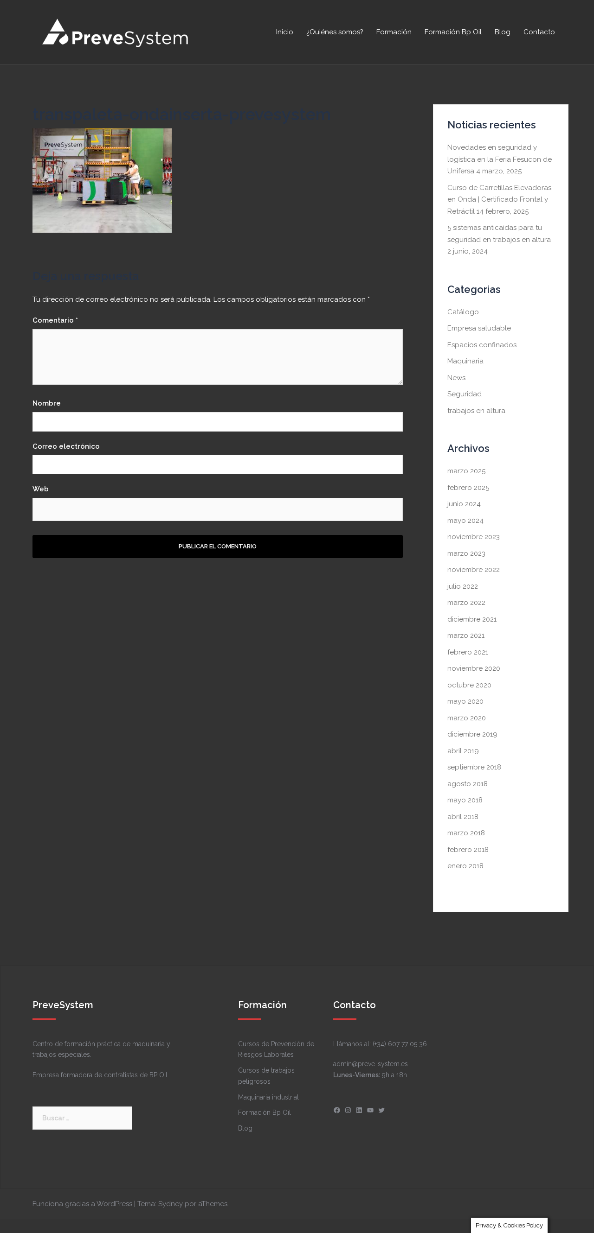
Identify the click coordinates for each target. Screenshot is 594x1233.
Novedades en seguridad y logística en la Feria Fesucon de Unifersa (499, 159)
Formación (394, 32)
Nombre (46, 403)
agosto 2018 (467, 784)
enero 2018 (465, 866)
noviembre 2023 (473, 537)
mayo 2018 (465, 800)
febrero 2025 (468, 487)
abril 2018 (462, 817)
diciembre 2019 (472, 734)
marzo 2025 (466, 471)
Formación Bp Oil (453, 32)
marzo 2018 (466, 833)
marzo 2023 (466, 553)
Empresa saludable (479, 328)
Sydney (170, 1204)
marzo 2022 (466, 602)
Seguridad (464, 394)
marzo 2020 (466, 718)
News (456, 378)
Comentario (55, 320)
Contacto (539, 32)
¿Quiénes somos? (334, 32)
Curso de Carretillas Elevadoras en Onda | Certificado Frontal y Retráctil (499, 200)
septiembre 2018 (474, 767)
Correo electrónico (66, 446)
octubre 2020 (469, 685)
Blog (502, 32)
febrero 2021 (467, 652)
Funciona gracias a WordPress (82, 1204)
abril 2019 (463, 751)
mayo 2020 (465, 701)
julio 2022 (462, 586)
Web (40, 489)
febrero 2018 (468, 849)
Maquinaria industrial (268, 1097)
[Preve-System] (116, 31)
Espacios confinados (482, 345)
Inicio (284, 32)
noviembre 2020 (473, 668)
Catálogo (463, 312)
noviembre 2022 (473, 570)
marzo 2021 (465, 635)
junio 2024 (464, 504)
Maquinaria (465, 361)
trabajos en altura (476, 411)
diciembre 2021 (472, 619)
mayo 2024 (465, 520)
